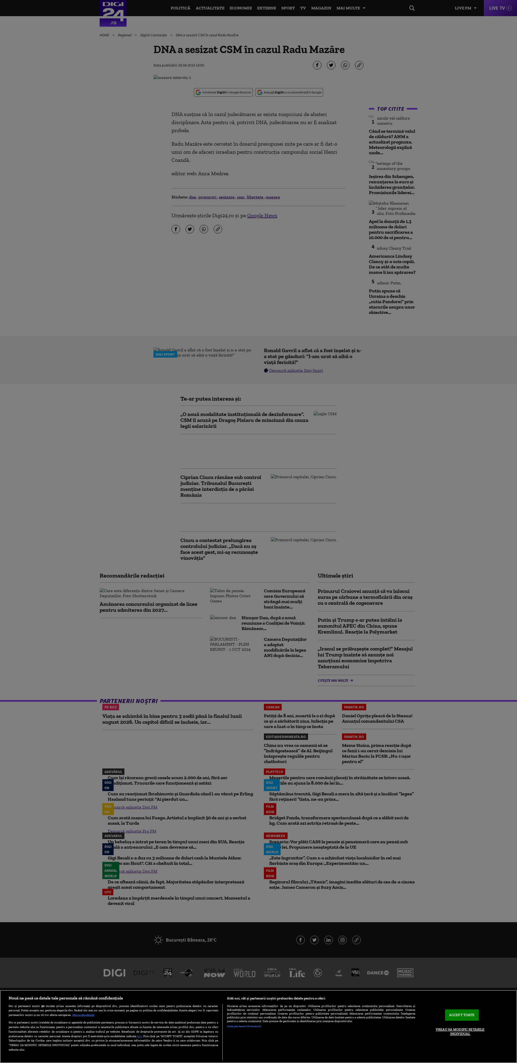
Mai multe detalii (83, 1015)
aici (139, 1036)
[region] (258, 1026)
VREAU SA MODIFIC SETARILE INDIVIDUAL (460, 1031)
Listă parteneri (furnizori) (244, 1026)
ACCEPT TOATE (462, 1015)
